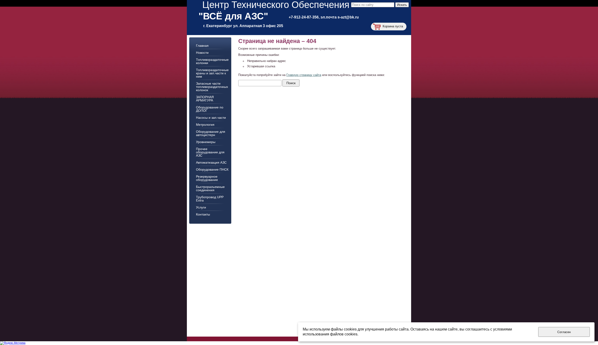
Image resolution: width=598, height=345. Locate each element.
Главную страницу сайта (303, 75)
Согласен (564, 332)
